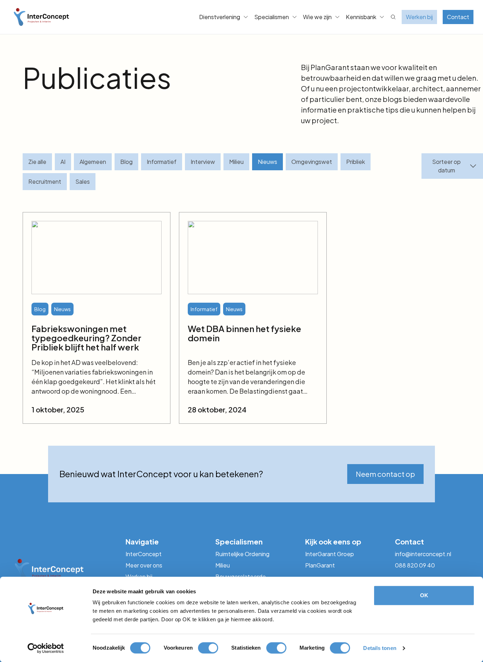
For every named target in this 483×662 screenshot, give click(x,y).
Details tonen (379, 648)
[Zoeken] (393, 17)
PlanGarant (320, 565)
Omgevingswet (311, 161)
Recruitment (44, 181)
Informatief (161, 161)
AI (62, 161)
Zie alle (37, 161)
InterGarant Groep (329, 554)
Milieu (236, 161)
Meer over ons (144, 565)
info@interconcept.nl (423, 554)
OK (424, 595)
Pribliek (355, 161)
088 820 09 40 (415, 565)
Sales (82, 181)
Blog (126, 161)
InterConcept (144, 554)
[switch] (208, 648)
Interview (203, 161)
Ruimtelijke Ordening (242, 554)
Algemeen (93, 161)
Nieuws (267, 161)
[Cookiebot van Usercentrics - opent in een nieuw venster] (46, 648)
